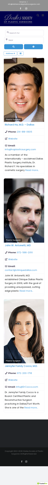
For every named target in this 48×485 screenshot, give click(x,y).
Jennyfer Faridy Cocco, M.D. (21, 366)
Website (12, 138)
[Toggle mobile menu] (43, 15)
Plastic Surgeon (13, 119)
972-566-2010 (25, 252)
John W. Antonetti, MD (18, 245)
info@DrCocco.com (27, 386)
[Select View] (21, 53)
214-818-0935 (24, 131)
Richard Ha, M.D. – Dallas (19, 124)
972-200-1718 (24, 373)
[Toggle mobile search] (38, 15)
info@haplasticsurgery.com (20, 149)
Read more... (32, 170)
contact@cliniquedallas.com (21, 270)
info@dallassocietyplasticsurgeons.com (24, 4)
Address (10, 53)
